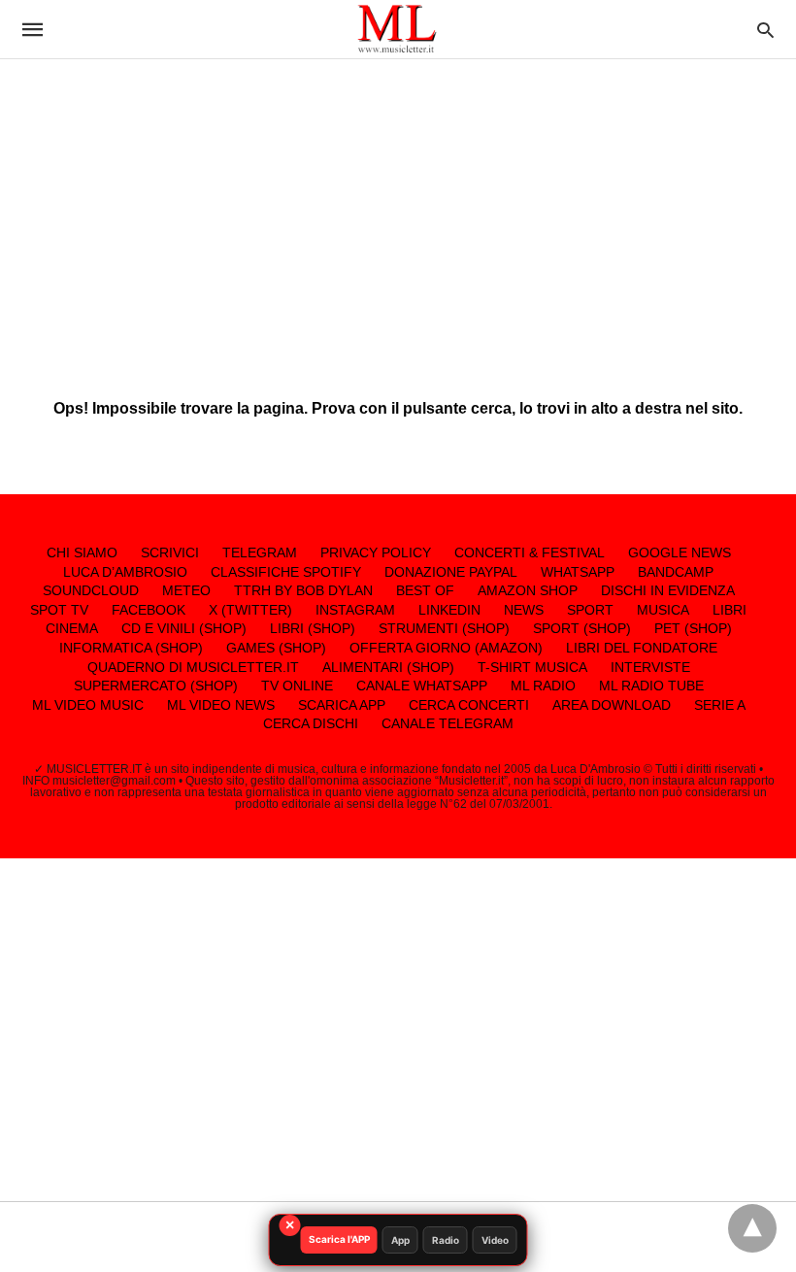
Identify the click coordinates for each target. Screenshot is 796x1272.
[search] (765, 29)
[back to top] (752, 1228)
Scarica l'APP (339, 1239)
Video (495, 1240)
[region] (398, 213)
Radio (445, 1240)
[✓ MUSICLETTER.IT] (397, 28)
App (400, 1240)
